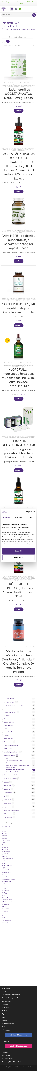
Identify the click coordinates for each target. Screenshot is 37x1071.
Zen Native (5, 922)
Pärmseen (17, 436)
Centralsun (5, 835)
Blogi (3, 1017)
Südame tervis (8, 725)
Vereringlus (22, 366)
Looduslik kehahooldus (11, 732)
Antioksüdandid (6, 148)
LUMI (3, 863)
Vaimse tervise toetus (10, 709)
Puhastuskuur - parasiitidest (27, 84)
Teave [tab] (30, 517)
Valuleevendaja (31, 509)
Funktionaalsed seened (13, 229)
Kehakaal (10, 83)
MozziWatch (5, 870)
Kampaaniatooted (9, 702)
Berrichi (4, 831)
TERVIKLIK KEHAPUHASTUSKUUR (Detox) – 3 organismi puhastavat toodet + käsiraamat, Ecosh (18, 449)
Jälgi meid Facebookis (18, 1035)
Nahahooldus (20, 364)
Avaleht (4, 1010)
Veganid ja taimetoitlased (18, 150)
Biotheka (4, 833)
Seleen (24, 578)
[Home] (2, 29)
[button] (11, 9)
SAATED (4, 1020)
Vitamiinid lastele (9, 722)
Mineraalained (6, 577)
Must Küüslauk (6, 872)
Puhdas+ (4, 888)
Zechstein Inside (6, 920)
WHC (3, 918)
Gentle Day (5, 849)
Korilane (4, 856)
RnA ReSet (5, 897)
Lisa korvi (18, 111)
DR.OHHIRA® (6, 840)
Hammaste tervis (15, 507)
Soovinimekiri (6, 1001)
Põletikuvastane (15, 148)
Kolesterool (16, 83)
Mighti (4, 867)
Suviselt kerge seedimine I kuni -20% (23, 86)
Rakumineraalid (9, 738)
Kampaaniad (6, 988)
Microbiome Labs (7, 865)
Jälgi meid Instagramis (18, 1046)
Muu (3, 874)
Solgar (4, 906)
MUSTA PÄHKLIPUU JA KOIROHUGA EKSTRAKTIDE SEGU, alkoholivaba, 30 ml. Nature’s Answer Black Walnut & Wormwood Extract (18, 166)
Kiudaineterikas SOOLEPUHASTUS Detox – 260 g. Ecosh (18, 94)
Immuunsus (22, 229)
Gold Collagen (6, 851)
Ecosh (3, 842)
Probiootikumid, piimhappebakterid (11, 84)
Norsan (4, 886)
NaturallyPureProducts (8, 879)
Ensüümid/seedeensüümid (14, 760)
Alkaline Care (6, 826)
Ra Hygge (5, 893)
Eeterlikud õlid (8, 748)
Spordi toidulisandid (10, 712)
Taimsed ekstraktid (29, 149)
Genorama (5, 847)
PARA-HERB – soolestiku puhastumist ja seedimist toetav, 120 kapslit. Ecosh (18, 242)
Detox (5, 83)
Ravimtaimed (15, 230)
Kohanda (17, 557)
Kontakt (4, 1027)
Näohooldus (28, 364)
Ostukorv (5, 1004)
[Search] (34, 15)
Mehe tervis (7, 803)
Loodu (4, 861)
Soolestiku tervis (9, 86)
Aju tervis (6, 715)
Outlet (4, 991)
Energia (18, 576)
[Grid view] (3, 41)
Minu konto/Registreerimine (11, 994)
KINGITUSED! (8, 813)
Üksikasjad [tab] (18, 517)
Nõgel (3, 883)
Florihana (4, 845)
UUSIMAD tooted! (9, 698)
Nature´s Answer (7, 881)
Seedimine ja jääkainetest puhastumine (12, 85)
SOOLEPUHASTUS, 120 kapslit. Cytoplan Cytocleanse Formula (18, 308)
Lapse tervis (7, 807)
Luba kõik (18, 551)
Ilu (5, 796)
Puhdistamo (5, 890)
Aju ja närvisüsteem (10, 778)
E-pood (4, 1014)
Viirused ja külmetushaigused (18, 581)
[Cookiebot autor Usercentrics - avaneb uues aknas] (26, 512)
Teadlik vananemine (10, 719)
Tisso (3, 913)
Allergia (4, 298)
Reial (3, 895)
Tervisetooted (8, 817)
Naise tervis (30, 83)
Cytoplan (4, 838)
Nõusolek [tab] (6, 517)
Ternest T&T (5, 909)
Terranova (5, 911)
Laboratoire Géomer (8, 858)
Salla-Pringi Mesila (7, 902)
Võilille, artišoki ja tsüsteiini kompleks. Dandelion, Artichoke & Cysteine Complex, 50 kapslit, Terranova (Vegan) (18, 661)
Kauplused (5, 1007)
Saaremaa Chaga (7, 899)
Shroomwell (5, 904)
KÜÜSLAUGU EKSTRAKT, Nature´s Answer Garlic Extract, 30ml (18, 590)
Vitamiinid (7, 789)
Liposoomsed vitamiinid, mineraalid (14, 705)
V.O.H (3, 915)
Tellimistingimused (8, 1023)
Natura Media (6, 877)
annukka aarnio (6, 829)
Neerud (6, 735)
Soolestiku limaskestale (29, 85)
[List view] (8, 41)
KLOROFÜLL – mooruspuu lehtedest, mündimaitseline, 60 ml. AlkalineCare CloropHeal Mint (18, 378)
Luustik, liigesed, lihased (11, 752)
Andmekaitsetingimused (10, 998)
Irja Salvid (5, 854)
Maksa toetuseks (24, 363)
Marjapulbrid (23, 83)
